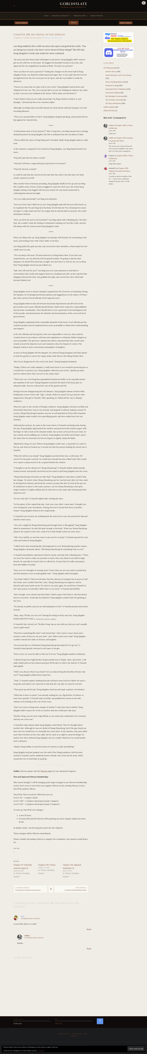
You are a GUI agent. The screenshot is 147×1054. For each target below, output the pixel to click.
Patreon (44, 771)
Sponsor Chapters (125, 23)
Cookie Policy (41, 1050)
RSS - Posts (58, 1023)
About (85, 1034)
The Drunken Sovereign (114, 100)
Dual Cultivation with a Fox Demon (118, 75)
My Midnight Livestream (115, 96)
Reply (89, 929)
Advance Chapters (21, 23)
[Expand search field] (100, 1021)
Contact (74, 1036)
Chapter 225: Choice (47, 865)
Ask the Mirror (111, 72)
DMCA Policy (77, 1034)
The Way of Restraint (113, 103)
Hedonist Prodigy (112, 85)
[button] (14, 6)
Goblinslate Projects (60, 16)
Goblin (27, 936)
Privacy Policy (64, 1034)
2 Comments (18, 38)
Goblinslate (73, 4)
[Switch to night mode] (144, 3)
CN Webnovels (109, 68)
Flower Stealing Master (32, 38)
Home (46, 16)
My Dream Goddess (113, 93)
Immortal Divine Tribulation (116, 89)
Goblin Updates (96, 16)
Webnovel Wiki (79, 16)
